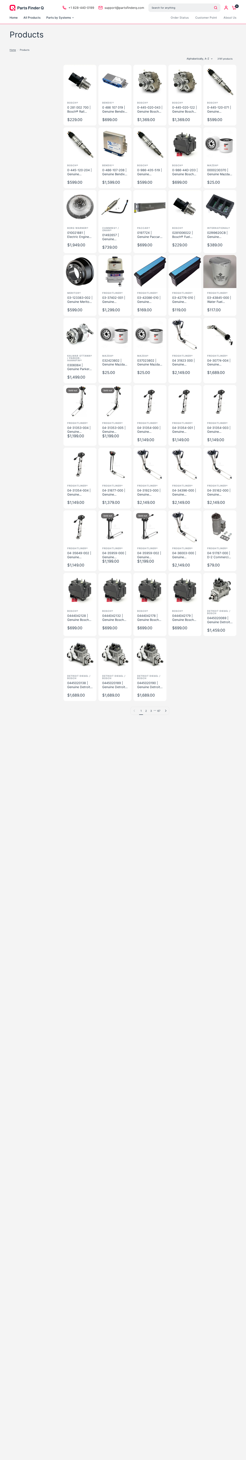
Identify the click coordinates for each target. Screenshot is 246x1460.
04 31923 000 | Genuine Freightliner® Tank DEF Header (185, 363)
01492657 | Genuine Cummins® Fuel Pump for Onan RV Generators (113, 237)
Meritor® (74, 293)
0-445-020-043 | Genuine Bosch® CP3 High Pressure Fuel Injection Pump (149, 109)
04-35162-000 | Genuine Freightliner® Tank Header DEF (220, 492)
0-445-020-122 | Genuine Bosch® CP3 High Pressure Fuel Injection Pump (184, 109)
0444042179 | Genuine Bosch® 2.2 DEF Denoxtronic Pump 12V (184, 618)
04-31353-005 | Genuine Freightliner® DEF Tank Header (115, 430)
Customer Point (206, 17)
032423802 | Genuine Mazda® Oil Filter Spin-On (114, 363)
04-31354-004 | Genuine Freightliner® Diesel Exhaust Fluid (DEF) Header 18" (79, 492)
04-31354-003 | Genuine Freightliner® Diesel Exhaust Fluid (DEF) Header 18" (218, 430)
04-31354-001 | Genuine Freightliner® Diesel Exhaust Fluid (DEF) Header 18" (183, 430)
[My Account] (226, 7)
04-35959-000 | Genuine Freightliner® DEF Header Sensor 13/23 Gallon (115, 555)
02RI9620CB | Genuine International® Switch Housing (218, 235)
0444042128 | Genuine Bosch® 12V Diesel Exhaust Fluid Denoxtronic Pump (79, 618)
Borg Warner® (77, 228)
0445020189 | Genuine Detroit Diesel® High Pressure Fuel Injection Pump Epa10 (113, 685)
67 (158, 710)
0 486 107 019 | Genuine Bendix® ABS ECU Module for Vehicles (114, 109)
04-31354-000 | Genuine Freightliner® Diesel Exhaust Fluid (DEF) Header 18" (148, 430)
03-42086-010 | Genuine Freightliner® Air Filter (149, 300)
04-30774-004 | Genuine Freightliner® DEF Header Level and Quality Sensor (220, 363)
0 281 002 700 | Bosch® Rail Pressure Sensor (79, 109)
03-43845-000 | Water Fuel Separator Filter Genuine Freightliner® (219, 300)
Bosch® (72, 102)
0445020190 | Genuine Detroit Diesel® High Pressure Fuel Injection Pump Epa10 (148, 685)
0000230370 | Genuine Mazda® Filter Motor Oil (219, 172)
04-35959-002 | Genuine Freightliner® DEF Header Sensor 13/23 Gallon (150, 555)
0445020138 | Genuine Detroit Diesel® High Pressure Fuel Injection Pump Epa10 (78, 685)
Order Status (180, 17)
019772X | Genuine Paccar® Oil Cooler (149, 235)
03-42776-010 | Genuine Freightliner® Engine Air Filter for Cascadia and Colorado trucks (184, 300)
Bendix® (108, 102)
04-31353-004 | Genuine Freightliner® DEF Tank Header (80, 430)
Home (13, 49)
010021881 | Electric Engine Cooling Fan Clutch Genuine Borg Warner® (78, 235)
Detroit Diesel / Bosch (219, 612)
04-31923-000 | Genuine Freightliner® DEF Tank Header (150, 492)
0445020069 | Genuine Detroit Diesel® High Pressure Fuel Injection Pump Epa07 (218, 620)
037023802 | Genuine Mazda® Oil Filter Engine (149, 363)
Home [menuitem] (14, 17)
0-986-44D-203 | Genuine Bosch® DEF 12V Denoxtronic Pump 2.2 (185, 172)
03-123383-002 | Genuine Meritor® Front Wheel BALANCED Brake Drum (80, 300)
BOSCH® (212, 102)
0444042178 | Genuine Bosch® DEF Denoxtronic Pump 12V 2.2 (149, 618)
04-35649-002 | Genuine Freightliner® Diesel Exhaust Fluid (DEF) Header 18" (79, 555)
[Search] (215, 7)
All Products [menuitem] (32, 17)
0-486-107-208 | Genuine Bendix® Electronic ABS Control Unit (114, 172)
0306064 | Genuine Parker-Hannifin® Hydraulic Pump (79, 367)
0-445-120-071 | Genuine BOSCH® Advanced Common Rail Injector (219, 109)
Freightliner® (112, 293)
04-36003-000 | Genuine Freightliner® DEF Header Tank (185, 555)
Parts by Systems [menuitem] (58, 17)
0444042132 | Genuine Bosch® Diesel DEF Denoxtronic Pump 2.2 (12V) (114, 618)
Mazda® (213, 165)
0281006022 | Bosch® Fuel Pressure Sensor (184, 235)
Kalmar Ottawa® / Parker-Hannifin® (79, 358)
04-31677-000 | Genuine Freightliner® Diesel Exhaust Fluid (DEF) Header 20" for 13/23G (113, 492)
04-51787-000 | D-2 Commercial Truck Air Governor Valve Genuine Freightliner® (219, 555)
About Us (230, 17)
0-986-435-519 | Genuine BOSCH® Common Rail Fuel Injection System (149, 172)
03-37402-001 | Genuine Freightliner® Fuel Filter (114, 300)
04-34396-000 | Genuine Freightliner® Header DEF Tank (185, 492)
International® (218, 228)
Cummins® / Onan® (110, 229)
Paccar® (143, 228)
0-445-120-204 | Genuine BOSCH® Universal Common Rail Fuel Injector (79, 172)
